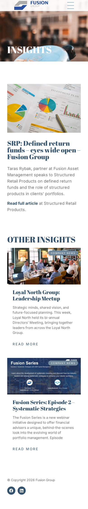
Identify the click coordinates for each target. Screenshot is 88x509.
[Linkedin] (22, 491)
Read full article (22, 203)
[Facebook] (11, 491)
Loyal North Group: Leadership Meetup (36, 295)
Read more (26, 344)
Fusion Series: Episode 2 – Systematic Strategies (44, 405)
